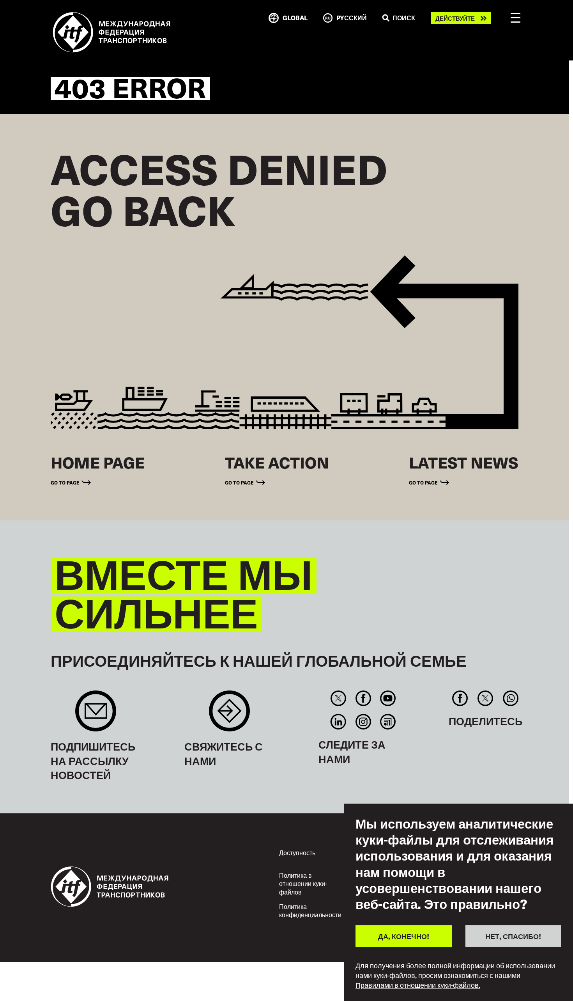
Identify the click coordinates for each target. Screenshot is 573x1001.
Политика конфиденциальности (310, 910)
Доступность (297, 852)
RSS (387, 721)
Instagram (363, 721)
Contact (229, 714)
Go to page (65, 482)
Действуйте (455, 18)
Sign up (95, 714)
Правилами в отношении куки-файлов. (417, 984)
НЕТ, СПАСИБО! (513, 936)
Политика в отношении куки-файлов (303, 883)
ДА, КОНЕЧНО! (403, 936)
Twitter (338, 698)
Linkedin (338, 721)
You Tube (387, 698)
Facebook (363, 698)
